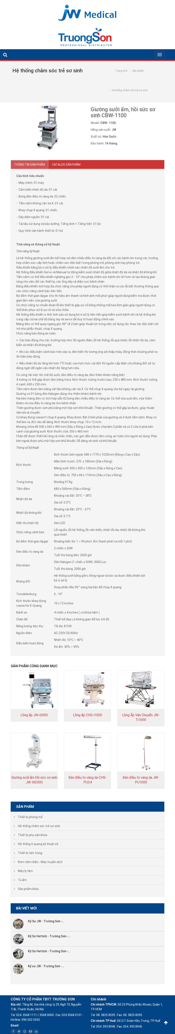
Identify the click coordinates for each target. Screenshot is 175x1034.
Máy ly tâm (25, 871)
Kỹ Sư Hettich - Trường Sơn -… (49, 936)
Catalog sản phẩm (66, 164)
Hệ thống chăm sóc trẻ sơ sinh (39, 826)
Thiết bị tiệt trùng (30, 853)
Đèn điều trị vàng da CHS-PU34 (87, 780)
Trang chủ (121, 70)
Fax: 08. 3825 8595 (129, 1015)
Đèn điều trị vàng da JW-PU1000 (140, 780)
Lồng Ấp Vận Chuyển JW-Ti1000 (141, 717)
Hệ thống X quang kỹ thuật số (38, 844)
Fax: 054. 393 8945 (129, 1026)
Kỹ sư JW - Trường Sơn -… (46, 966)
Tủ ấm (22, 880)
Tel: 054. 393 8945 (103, 1026)
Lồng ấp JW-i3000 (34, 715)
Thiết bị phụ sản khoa (32, 835)
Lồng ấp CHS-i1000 (87, 715)
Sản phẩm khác (28, 889)
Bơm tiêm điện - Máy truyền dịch (40, 862)
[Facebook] (13, 1031)
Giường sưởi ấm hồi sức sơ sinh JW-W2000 (34, 780)
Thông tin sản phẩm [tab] (29, 164)
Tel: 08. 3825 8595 (103, 1015)
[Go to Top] (166, 1023)
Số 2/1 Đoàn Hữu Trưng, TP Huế (125, 1020)
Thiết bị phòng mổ (30, 817)
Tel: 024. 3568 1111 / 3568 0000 (32, 1015)
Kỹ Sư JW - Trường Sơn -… (46, 921)
